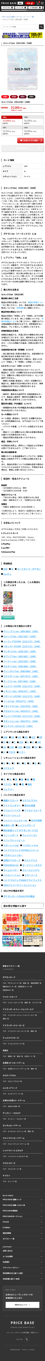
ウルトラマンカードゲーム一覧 (18, 1144)
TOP (4, 983)
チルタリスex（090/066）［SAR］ (20, 666)
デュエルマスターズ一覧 (16, 1044)
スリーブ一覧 (12, 1181)
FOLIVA (6, 1222)
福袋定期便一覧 (36, 983)
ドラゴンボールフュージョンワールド (18, 1009)
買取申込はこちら (22, 1305)
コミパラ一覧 (36, 1002)
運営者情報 (7, 1233)
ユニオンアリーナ (10, 1088)
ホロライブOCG (9, 1075)
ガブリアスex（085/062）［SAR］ (20, 656)
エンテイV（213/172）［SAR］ (18, 726)
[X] (26, 1339)
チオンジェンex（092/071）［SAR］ (21, 721)
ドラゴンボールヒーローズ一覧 (18, 1031)
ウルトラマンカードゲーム (14, 1138)
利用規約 (20, 308)
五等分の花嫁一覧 (14, 1106)
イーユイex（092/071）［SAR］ (19, 701)
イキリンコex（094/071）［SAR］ (20, 691)
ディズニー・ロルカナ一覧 (17, 1119)
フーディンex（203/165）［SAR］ (20, 661)
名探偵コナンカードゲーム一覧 (18, 1069)
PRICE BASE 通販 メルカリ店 (14, 1205)
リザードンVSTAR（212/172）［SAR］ (22, 696)
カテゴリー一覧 (8, 1238)
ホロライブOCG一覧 (15, 1081)
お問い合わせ (8, 1251)
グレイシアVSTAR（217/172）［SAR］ (22, 716)
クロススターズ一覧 (15, 1169)
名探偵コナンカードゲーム (14, 1063)
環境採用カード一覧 (25, 986)
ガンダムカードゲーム (12, 1125)
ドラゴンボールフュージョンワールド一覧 (22, 1015)
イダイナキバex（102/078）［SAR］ (21, 706)
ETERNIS (6, 1227)
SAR (5, 569)
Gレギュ (7, 574)
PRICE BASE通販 (8, 16)
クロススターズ (9, 1163)
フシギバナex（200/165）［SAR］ (20, 651)
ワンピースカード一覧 (15, 1002)
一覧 (32, 16)
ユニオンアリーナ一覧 (15, 1094)
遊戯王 (5, 1050)
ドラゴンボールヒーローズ (13, 1025)
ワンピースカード (10, 997)
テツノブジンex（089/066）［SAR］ (21, 631)
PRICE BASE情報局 (10, 1210)
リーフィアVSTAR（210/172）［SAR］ (22, 641)
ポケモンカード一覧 (15, 983)
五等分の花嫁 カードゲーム (14, 1100)
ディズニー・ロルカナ (12, 1113)
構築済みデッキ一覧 (10, 986)
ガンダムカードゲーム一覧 (17, 1131)
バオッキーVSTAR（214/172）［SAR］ (22, 646)
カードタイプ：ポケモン (29, 569)
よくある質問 (8, 1256)
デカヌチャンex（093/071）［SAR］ (21, 711)
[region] (22, 8)
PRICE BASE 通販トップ (12, 1199)
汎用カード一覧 (29, 1056)
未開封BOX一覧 (8, 990)
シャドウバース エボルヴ (13, 1150)
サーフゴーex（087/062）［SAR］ (20, 681)
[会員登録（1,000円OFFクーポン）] (22, 35)
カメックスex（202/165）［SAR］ (20, 636)
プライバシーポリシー (11, 1267)
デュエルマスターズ (11, 1038)
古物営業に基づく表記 (11, 1279)
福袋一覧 (26, 983)
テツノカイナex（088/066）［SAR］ (21, 671)
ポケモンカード (22, 16)
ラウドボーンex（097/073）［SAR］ (21, 676)
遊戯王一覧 (11, 1056)
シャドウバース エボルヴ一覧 (18, 1156)
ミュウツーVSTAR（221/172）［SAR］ (22, 686)
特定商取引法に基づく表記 (13, 1273)
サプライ (6, 1175)
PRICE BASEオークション (12, 1216)
